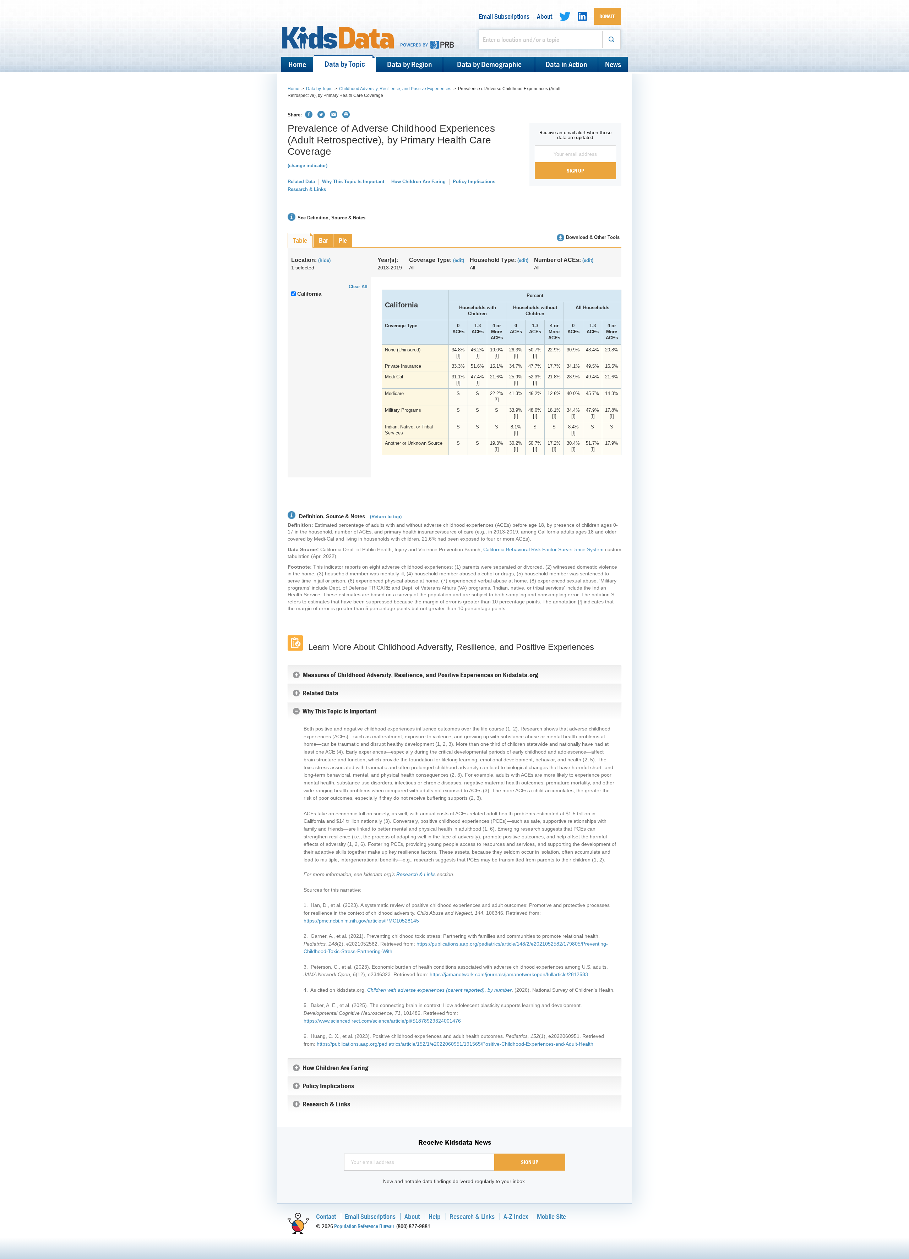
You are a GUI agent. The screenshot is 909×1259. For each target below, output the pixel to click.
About (544, 16)
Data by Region (409, 64)
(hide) (324, 260)
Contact (326, 1216)
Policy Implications (474, 181)
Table (300, 240)
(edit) (458, 260)
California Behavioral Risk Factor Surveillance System (543, 549)
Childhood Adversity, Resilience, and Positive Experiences (395, 88)
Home (297, 64)
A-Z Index (516, 1216)
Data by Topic (345, 64)
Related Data (301, 181)
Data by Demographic (489, 64)
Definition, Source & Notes (331, 516)
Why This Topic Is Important (353, 181)
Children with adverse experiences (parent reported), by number (439, 990)
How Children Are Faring (418, 181)
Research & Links (307, 189)
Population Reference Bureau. (364, 1226)
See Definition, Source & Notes (331, 217)
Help (435, 1216)
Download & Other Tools (593, 237)
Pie (343, 240)
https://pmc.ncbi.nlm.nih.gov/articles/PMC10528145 (361, 921)
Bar (323, 240)
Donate (607, 16)
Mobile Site (551, 1216)
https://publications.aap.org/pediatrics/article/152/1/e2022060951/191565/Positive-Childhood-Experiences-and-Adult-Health (455, 1044)
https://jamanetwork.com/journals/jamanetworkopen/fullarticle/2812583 (509, 974)
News (613, 64)
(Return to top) (386, 516)
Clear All (358, 286)
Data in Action (566, 64)
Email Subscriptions (504, 16)
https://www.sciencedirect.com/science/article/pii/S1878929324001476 (382, 1021)
